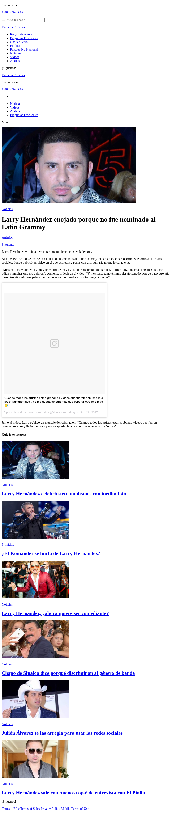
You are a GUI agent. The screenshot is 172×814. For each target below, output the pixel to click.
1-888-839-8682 (12, 12)
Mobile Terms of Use (75, 808)
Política (15, 45)
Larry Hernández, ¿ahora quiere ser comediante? (55, 613)
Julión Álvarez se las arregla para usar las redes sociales (62, 733)
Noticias (15, 53)
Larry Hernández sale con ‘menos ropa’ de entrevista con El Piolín (73, 792)
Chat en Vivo (19, 42)
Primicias (8, 544)
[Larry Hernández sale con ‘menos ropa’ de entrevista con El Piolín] (35, 776)
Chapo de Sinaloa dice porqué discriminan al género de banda (68, 673)
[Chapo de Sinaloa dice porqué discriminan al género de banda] (35, 657)
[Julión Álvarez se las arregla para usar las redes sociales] (35, 717)
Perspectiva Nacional (24, 49)
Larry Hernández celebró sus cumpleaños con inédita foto (64, 493)
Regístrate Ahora (21, 34)
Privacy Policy (50, 808)
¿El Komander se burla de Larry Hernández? (51, 553)
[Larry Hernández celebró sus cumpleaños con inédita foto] (35, 477)
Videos (14, 57)
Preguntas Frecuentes (24, 38)
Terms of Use (11, 808)
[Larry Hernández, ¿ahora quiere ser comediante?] (35, 597)
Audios (15, 61)
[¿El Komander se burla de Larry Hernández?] (35, 537)
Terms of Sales (30, 808)
